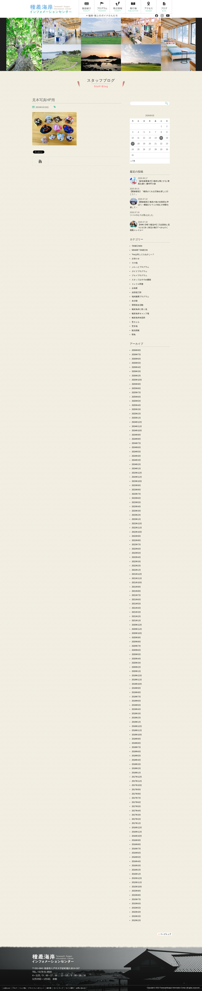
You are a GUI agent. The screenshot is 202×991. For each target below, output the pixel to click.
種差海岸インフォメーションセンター (53, 8)
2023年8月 (136, 490)
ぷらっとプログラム (140, 267)
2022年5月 (136, 553)
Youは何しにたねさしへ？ (143, 254)
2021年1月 (136, 620)
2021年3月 (136, 612)
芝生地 (135, 326)
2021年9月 (136, 587)
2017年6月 (136, 802)
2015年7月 (136, 899)
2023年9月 (136, 485)
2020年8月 (136, 642)
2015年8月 (136, 895)
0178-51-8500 (45, 972)
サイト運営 (70, 988)
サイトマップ (58, 988)
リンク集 (22, 988)
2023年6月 (136, 498)
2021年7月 (136, 595)
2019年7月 (136, 697)
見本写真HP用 (43, 99)
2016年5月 (136, 857)
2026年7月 (136, 354)
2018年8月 (136, 743)
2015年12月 (137, 878)
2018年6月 (136, 751)
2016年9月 (136, 840)
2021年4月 (136, 608)
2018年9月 (136, 739)
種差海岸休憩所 (138, 318)
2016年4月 (136, 861)
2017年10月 (137, 785)
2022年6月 (136, 549)
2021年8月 (136, 591)
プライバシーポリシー (36, 988)
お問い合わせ (81, 988)
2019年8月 (136, 692)
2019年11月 (137, 680)
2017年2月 (136, 819)
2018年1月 (136, 773)
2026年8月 (136, 350)
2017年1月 (136, 823)
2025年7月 (136, 392)
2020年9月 (136, 637)
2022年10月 (137, 532)
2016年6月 (136, 853)
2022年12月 (137, 523)
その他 (135, 263)
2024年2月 (136, 464)
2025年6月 (136, 397)
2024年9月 (136, 435)
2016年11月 (137, 832)
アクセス (148, 6)
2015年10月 (137, 887)
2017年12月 (137, 777)
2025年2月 (136, 414)
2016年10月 (137, 836)
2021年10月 (137, 582)
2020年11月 (137, 629)
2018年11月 (137, 730)
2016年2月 (136, 870)
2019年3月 (136, 713)
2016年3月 (136, 865)
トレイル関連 (137, 284)
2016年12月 (137, 827)
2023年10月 (137, 481)
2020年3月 (136, 663)
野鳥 (134, 334)
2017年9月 (136, 789)
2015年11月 (137, 882)
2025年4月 (136, 405)
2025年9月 (136, 384)
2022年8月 (136, 540)
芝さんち (135, 322)
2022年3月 (136, 561)
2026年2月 (136, 376)
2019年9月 (136, 688)
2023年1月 (136, 519)
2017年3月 (136, 815)
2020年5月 (136, 654)
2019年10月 (137, 684)
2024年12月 (137, 422)
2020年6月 (136, 650)
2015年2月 (136, 920)
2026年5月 (136, 363)
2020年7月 (136, 646)
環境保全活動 (137, 305)
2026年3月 (136, 371)
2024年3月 (136, 460)
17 (133, 144)
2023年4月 (136, 506)
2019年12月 (137, 675)
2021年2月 (136, 616)
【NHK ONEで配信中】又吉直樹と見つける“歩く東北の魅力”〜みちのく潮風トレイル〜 (150, 227)
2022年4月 (136, 557)
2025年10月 (137, 380)
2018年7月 (136, 747)
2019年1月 (136, 722)
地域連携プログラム (140, 296)
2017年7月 (136, 798)
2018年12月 (137, 726)
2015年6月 (136, 903)
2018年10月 (137, 735)
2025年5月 (136, 401)
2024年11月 (137, 426)
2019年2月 (136, 718)
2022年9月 (136, 536)
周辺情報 (117, 6)
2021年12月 (137, 574)
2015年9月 (136, 891)
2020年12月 (137, 625)
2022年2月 (136, 566)
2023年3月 (136, 511)
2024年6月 (136, 447)
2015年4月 (136, 912)
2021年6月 (136, 599)
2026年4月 (136, 367)
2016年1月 (136, 874)
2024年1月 (136, 468)
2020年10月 (137, 633)
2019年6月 (136, 701)
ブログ (164, 6)
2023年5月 (136, 502)
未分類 (135, 301)
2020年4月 (136, 659)
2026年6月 (136, 359)
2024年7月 (136, 443)
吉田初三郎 (136, 292)
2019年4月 (136, 709)
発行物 (133, 6)
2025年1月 (136, 418)
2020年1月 (136, 671)
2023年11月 (137, 477)
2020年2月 (136, 667)
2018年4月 (136, 760)
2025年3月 (136, 409)
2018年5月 (136, 756)
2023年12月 (137, 473)
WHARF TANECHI (140, 250)
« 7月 (133, 161)
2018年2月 (136, 768)
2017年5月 (136, 806)
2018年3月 (136, 764)
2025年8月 (136, 388)
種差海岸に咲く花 (139, 309)
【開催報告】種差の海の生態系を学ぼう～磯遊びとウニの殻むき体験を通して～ (149, 204)
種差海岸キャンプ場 (140, 313)
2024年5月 (136, 452)
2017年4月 (136, 811)
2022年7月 (136, 544)
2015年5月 (136, 908)
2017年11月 (137, 781)
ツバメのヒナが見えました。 (142, 215)
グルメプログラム (139, 275)
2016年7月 (136, 849)
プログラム (102, 6)
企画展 (135, 288)
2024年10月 (137, 430)
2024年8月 (136, 439)
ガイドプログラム (139, 271)
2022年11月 (137, 528)
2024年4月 (136, 456)
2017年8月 (136, 794)
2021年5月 (136, 604)
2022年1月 (136, 570)
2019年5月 (136, 705)
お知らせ (135, 258)
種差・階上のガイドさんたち (102, 15)
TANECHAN (137, 246)
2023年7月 (136, 494)
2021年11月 (137, 578)
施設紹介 (86, 6)
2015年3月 (136, 916)
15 (161, 138)
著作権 (48, 988)
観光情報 (135, 330)
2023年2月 (136, 515)
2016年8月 (136, 844)
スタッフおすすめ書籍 (141, 280)
